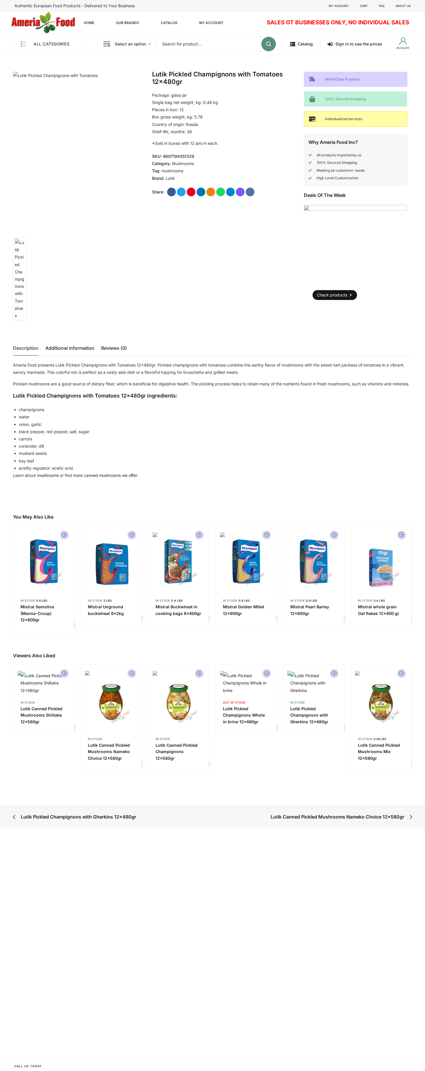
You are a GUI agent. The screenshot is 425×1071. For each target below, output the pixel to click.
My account (339, 6)
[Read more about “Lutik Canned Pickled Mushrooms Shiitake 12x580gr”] (64, 673)
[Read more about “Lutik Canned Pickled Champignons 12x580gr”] (199, 673)
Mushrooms (183, 163)
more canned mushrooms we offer (105, 475)
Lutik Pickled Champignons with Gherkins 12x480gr (309, 715)
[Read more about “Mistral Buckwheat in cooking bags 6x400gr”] (199, 535)
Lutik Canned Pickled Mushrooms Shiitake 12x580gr (41, 715)
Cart (364, 6)
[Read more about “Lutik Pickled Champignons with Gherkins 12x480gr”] (334, 673)
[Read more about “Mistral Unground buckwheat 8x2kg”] (132, 535)
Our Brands (127, 23)
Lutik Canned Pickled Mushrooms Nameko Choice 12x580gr (109, 752)
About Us (403, 6)
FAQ (382, 6)
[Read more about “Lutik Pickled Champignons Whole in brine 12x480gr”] (266, 673)
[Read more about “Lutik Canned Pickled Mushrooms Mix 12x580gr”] (401, 673)
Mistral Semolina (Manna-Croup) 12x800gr (37, 613)
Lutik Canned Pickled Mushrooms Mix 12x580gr (379, 752)
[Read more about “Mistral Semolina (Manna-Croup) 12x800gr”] (64, 535)
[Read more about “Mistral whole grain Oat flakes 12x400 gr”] (401, 535)
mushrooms (172, 170)
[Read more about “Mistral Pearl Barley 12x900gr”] (334, 535)
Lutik (170, 178)
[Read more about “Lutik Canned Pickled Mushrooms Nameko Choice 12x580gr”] (132, 673)
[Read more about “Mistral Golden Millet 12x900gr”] (266, 535)
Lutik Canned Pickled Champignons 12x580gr (176, 752)
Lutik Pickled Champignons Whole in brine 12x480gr (244, 715)
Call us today (28, 1066)
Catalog (169, 23)
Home (89, 23)
